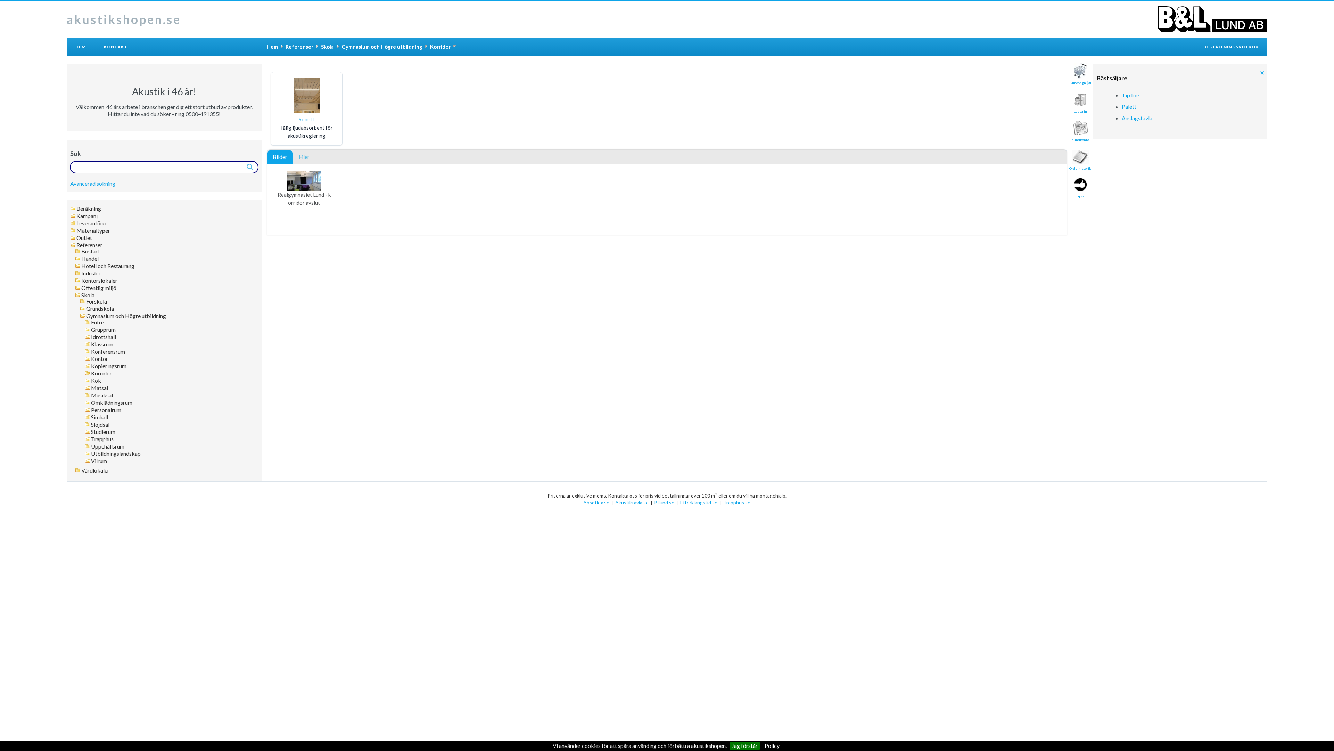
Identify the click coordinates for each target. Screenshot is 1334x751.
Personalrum (106, 410)
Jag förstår (745, 745)
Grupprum (103, 329)
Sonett (306, 119)
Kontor (99, 359)
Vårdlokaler (95, 470)
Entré (97, 322)
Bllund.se (664, 503)
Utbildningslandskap (116, 454)
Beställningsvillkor (1231, 46)
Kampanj (87, 216)
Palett (1129, 106)
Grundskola (100, 309)
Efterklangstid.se (698, 503)
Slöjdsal (100, 424)
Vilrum (99, 461)
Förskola (96, 301)
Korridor (101, 373)
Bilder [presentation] (280, 156)
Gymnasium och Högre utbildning (126, 316)
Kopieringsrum (108, 366)
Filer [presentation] (304, 156)
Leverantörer (91, 223)
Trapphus (102, 439)
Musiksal (102, 395)
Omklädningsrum (111, 402)
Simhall (99, 417)
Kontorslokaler (99, 280)
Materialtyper (93, 230)
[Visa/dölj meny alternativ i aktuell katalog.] (454, 46)
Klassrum (102, 344)
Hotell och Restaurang (107, 266)
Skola (87, 295)
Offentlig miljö (98, 288)
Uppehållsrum (107, 446)
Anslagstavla (1137, 118)
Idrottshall (103, 337)
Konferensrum (108, 351)
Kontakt (115, 46)
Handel (90, 259)
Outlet (84, 238)
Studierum (103, 432)
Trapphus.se (736, 503)
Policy (772, 745)
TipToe (1130, 95)
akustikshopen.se (124, 19)
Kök (96, 381)
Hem (80, 46)
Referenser (89, 245)
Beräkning (88, 208)
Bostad (90, 251)
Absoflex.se (596, 503)
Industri (90, 273)
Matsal (99, 388)
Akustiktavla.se (632, 503)
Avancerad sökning (92, 183)
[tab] (280, 157)
